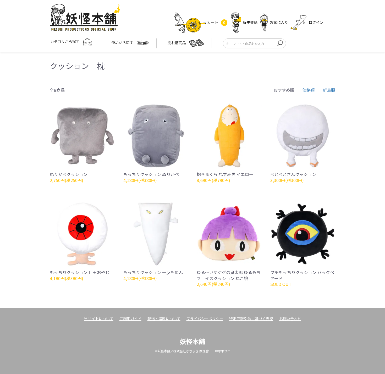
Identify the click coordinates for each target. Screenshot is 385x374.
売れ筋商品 (177, 42)
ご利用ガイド (130, 318)
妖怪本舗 (192, 341)
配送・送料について (163, 318)
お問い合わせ (290, 318)
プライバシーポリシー (204, 318)
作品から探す (122, 42)
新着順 (329, 90)
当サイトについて (98, 318)
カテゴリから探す (65, 41)
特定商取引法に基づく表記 (251, 318)
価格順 (308, 90)
